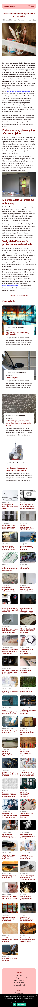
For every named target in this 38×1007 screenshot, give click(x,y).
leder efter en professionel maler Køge (18, 91)
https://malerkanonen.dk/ (10, 286)
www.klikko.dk (20, 985)
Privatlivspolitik (21, 1004)
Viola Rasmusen (20, 415)
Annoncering (19, 993)
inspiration (32, 20)
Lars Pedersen (20, 327)
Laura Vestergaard (19, 20)
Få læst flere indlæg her (19, 295)
